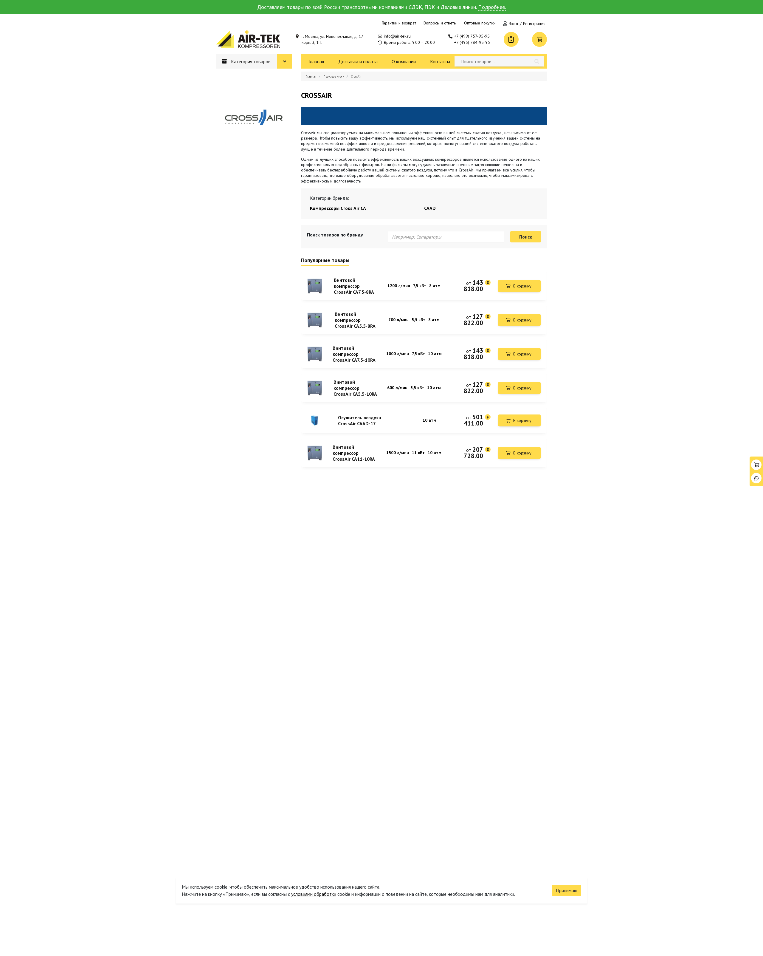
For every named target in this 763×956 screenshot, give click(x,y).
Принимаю (566, 890)
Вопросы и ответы (440, 23)
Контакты (440, 61)
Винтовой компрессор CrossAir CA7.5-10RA (354, 354)
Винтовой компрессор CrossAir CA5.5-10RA (355, 388)
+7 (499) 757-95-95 (472, 36)
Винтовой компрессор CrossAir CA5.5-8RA (355, 320)
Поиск (525, 237)
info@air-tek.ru (397, 36)
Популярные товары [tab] (325, 260)
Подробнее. (492, 7)
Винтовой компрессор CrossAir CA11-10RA (354, 453)
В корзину (522, 286)
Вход (513, 23)
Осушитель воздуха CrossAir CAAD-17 (359, 420)
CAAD (430, 208)
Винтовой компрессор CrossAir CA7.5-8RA (354, 286)
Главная (316, 61)
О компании (404, 61)
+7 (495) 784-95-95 (472, 42)
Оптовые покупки (480, 23)
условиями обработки (313, 894)
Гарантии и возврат (399, 23)
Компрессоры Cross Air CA (338, 208)
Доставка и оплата (358, 61)
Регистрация (534, 23)
